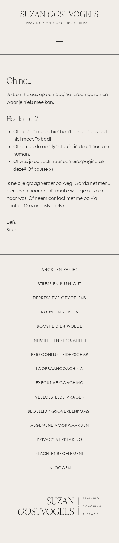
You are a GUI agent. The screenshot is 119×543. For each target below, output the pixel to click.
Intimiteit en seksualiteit (59, 340)
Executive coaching (60, 383)
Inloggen (59, 468)
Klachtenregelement (59, 453)
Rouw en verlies (59, 312)
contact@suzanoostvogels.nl (36, 205)
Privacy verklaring (59, 439)
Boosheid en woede (59, 326)
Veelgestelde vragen (59, 397)
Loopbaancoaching (59, 368)
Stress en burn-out (59, 283)
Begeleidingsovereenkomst (59, 411)
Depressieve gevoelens (59, 298)
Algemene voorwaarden (59, 425)
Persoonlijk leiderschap (59, 354)
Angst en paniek (59, 269)
